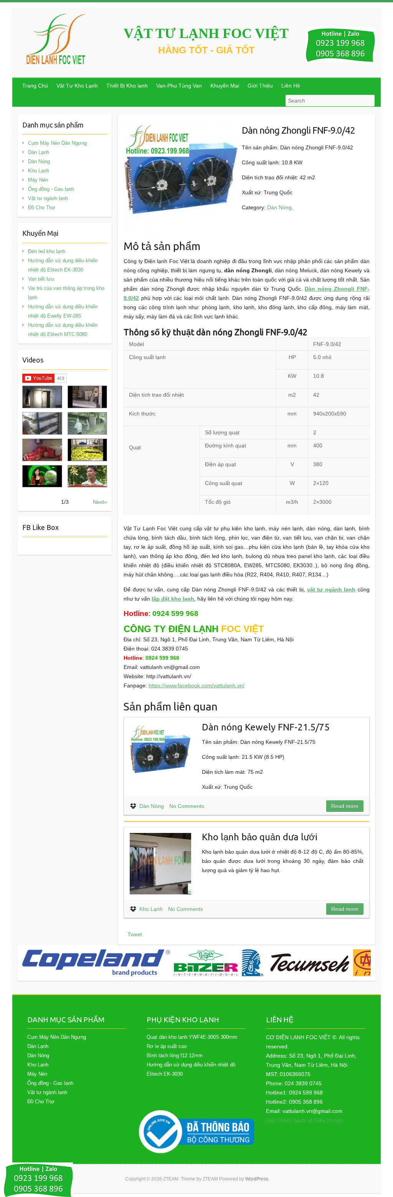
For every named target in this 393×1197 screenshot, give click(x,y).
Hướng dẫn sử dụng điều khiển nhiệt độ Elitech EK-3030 (62, 265)
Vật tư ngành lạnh (48, 198)
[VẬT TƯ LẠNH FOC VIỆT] (56, 39)
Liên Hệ (290, 86)
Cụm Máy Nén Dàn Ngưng (57, 143)
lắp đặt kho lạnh (173, 599)
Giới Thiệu (260, 86)
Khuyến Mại (224, 86)
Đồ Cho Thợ (41, 207)
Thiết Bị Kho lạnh (127, 86)
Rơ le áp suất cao (167, 1046)
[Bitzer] (206, 962)
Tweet (134, 934)
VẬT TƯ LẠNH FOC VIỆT (206, 33)
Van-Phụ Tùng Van (179, 86)
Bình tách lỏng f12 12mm (175, 1055)
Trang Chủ (35, 86)
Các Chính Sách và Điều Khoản (304, 1120)
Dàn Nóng (279, 207)
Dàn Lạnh (38, 152)
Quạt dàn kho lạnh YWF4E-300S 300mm (192, 1037)
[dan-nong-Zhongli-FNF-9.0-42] (181, 125)
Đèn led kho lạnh (46, 251)
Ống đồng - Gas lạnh (51, 189)
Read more (344, 806)
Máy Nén (38, 180)
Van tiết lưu (41, 279)
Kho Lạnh (151, 909)
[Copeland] (96, 962)
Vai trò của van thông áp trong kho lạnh (66, 292)
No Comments (186, 806)
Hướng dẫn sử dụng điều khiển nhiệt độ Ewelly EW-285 (62, 311)
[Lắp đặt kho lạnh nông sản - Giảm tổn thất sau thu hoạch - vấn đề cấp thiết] (87, 476)
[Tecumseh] (295, 962)
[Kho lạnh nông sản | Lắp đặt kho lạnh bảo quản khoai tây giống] (42, 476)
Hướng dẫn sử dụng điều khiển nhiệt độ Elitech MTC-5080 (62, 329)
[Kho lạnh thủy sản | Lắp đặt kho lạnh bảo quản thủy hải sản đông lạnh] (87, 423)
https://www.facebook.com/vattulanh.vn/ (196, 685)
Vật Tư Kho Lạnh (77, 86)
